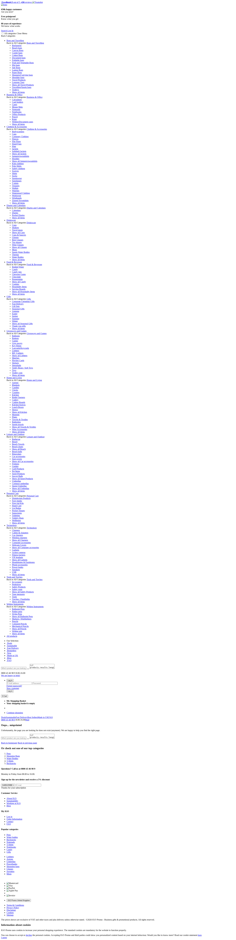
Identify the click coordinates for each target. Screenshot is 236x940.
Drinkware (11, 220)
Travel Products (19, 80)
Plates (14, 417)
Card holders (17, 102)
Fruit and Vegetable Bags (23, 63)
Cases (14, 104)
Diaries (15, 213)
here (200, 935)
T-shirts (15, 183)
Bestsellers (11, 650)
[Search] (28, 668)
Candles (15, 387)
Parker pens (17, 611)
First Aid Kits (18, 503)
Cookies (15, 284)
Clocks (15, 390)
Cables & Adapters (20, 533)
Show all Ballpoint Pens (22, 616)
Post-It (15, 117)
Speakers (16, 570)
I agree (4, 937)
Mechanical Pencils (20, 626)
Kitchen (15, 395)
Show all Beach (19, 449)
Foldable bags (18, 60)
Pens (9, 835)
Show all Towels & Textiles (24, 427)
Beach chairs (17, 446)
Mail (27, 720)
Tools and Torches (14, 577)
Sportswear (17, 178)
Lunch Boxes (18, 407)
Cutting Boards (18, 402)
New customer (13, 688)
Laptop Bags (17, 70)
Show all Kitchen (19, 412)
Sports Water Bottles (21, 252)
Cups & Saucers (19, 235)
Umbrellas (16, 481)
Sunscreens (17, 513)
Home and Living (14, 378)
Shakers (15, 227)
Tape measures (18, 594)
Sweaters (10, 871)
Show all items (18, 92)
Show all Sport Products (22, 478)
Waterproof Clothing (21, 193)
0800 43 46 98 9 (8, 720)
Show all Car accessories (22, 461)
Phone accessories (20, 565)
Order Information (14, 819)
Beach (14, 442)
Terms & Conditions (15, 905)
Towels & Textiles (20, 419)
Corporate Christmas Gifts (23, 301)
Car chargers (17, 535)
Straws (15, 410)
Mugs (14, 250)
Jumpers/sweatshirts (20, 156)
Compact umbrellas (20, 483)
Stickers (15, 363)
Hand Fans (16, 144)
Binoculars (16, 454)
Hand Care (16, 506)
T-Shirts (10, 844)
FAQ (9, 660)
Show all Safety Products (23, 592)
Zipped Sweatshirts (20, 200)
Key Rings (16, 346)
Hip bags (16, 65)
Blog (9, 658)
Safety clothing (18, 168)
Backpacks (16, 45)
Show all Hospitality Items (23, 291)
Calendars (16, 210)
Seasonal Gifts (18, 309)
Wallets (15, 188)
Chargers (16, 530)
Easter (14, 314)
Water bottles (12, 837)
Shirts (14, 173)
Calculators (17, 99)
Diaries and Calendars (16, 205)
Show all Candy (19, 282)
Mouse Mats (17, 107)
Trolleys (15, 90)
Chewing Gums (19, 274)
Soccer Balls (17, 476)
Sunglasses (16, 181)
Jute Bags (16, 67)
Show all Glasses (19, 247)
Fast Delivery (18, 304)
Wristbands (17, 198)
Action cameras (18, 552)
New (9, 653)
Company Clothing (20, 136)
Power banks (17, 567)
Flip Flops (16, 141)
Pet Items (16, 471)
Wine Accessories (19, 429)
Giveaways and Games (16, 331)
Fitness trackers (18, 555)
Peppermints (17, 279)
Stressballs (16, 365)
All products (12, 636)
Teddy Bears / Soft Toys (22, 368)
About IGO (12, 798)
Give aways (17, 343)
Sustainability (12, 801)
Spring (15, 316)
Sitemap (10, 915)
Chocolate (16, 277)
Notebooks (16, 112)
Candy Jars (17, 272)
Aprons (15, 382)
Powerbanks (12, 864)
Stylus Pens (17, 614)
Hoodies (15, 159)
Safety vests (17, 589)
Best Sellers (32, 717)
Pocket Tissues (18, 510)
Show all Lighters (19, 355)
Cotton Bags (17, 55)
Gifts (9, 296)
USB (14, 572)
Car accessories (18, 456)
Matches (15, 358)
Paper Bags (17, 72)
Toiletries (16, 515)
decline (29, 935)
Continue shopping (15, 713)
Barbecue (16, 439)
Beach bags (17, 48)
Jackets (15, 149)
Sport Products (18, 474)
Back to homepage (9, 743)
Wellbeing (16, 520)
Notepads (16, 109)
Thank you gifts (19, 326)
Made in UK (12, 655)
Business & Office (14, 95)
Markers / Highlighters (21, 619)
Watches (15, 191)
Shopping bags (13, 866)
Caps (14, 134)
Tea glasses (17, 242)
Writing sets (17, 631)
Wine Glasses (18, 245)
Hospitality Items (19, 286)
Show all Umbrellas (20, 488)
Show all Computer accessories (25, 547)
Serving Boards (18, 289)
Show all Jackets (19, 154)
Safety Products (19, 587)
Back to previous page (27, 743)
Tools (14, 597)
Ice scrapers (17, 582)
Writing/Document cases (22, 122)
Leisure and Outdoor (15, 434)
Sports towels (18, 424)
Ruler (14, 119)
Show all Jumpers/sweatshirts (24, 161)
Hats (14, 146)
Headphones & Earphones (23, 562)
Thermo (15, 254)
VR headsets (17, 557)
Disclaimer (11, 910)
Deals (9, 643)
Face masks (17, 501)
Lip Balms (16, 508)
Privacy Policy (13, 908)
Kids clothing (18, 163)
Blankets (16, 385)
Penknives (16, 584)
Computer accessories (21, 542)
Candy (15, 269)
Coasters (15, 392)
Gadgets (15, 550)
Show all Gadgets (19, 560)
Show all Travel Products (23, 85)
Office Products (19, 114)
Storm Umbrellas (19, 486)
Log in (10, 680)
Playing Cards (18, 360)
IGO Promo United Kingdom (19, 900)
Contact (10, 821)
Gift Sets (16, 306)
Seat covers (17, 459)
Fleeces (15, 139)
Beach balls (17, 451)
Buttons (15, 338)
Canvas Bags (17, 50)
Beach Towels (18, 444)
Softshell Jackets (19, 151)
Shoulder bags (18, 77)
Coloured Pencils (19, 624)
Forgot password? (14, 686)
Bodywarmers (18, 131)
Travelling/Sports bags (21, 87)
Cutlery (15, 400)
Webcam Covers (19, 545)
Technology (12, 525)
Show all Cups (18, 232)
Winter (15, 321)
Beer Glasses (17, 240)
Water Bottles (18, 257)
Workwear (16, 195)
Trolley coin (17, 373)
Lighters (15, 350)
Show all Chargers (20, 540)
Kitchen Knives (19, 405)
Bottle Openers (18, 397)
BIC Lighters (17, 353)
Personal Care (13, 493)
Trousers (15, 186)
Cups (14, 225)
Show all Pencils (19, 629)
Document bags (19, 58)
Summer (15, 318)
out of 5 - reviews (16, 2)
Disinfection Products (21, 498)
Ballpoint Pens (18, 609)
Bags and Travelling (15, 40)
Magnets (15, 414)
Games (15, 341)
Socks (14, 176)
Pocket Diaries (18, 215)
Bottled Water (18, 267)
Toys (14, 370)
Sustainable (12, 646)
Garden (15, 466)
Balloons (16, 336)
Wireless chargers (19, 538)
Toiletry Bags (18, 518)
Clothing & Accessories (17, 127)
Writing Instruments (15, 604)
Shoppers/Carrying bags (22, 75)
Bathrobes (16, 422)
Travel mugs (17, 230)
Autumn (15, 311)
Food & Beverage (14, 262)
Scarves (15, 171)
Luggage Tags (18, 82)
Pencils (15, 621)
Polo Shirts (16, 166)
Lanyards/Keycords (20, 348)
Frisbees (15, 464)
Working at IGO (14, 803)
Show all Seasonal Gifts (22, 323)
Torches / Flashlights (21, 599)
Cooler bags (17, 53)
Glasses (15, 237)
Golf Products (18, 469)
